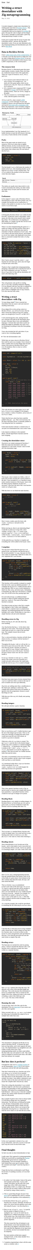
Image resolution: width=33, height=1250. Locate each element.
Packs (4, 140)
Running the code (8, 1003)
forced (6, 1195)
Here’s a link (17, 1066)
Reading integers (8, 703)
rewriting (25, 31)
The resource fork (8, 67)
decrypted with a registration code (19, 105)
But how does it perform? (14, 1061)
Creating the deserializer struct (13, 441)
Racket (27, 1158)
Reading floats (7, 799)
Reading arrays (7, 942)
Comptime (6, 547)
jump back (17, 1007)
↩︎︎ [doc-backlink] (24, 1190)
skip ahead (9, 46)
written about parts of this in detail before (17, 55)
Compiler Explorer (22, 1064)
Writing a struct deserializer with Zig (11, 298)
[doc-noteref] (14, 302)
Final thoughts (8, 1150)
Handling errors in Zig (10, 619)
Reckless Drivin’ (22, 28)
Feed (8, 2)
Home (3, 2)
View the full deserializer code (12, 336)
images (14, 90)
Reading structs (7, 842)
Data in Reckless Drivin (13, 52)
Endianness (6, 196)
